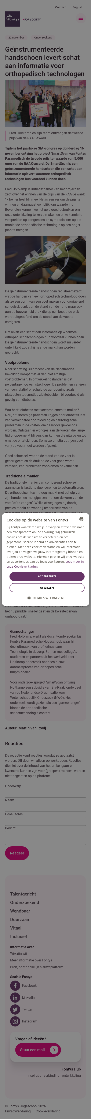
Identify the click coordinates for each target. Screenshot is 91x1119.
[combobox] (81, 519)
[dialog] (45, 559)
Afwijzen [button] (47, 587)
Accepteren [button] (47, 576)
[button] (45, 597)
